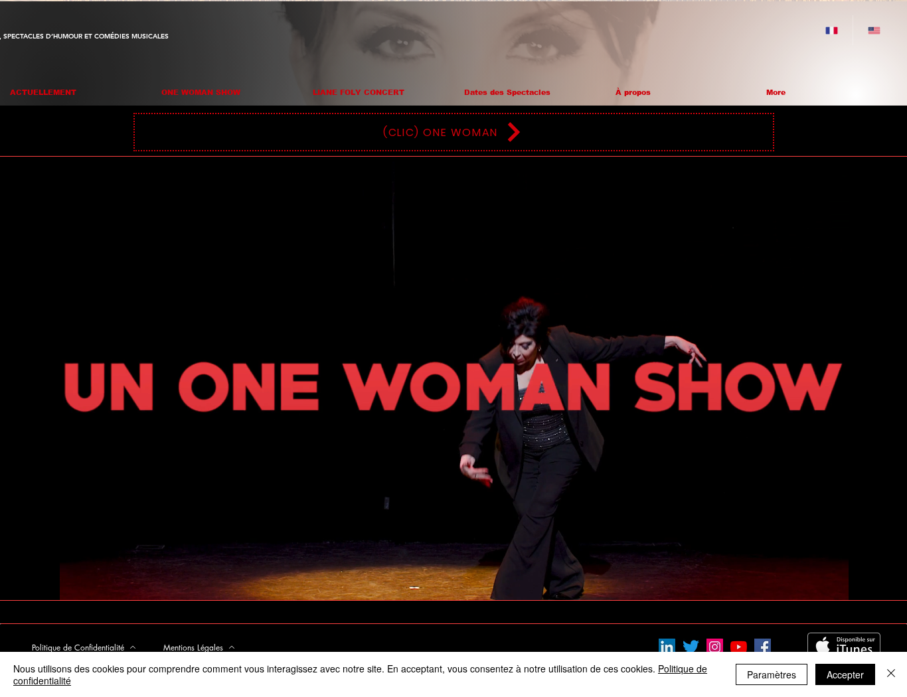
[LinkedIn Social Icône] (667, 647)
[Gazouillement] (691, 647)
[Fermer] (891, 674)
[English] (874, 30)
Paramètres (771, 674)
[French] (832, 30)
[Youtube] (738, 647)
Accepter (845, 674)
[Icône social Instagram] (714, 647)
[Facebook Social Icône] (762, 647)
